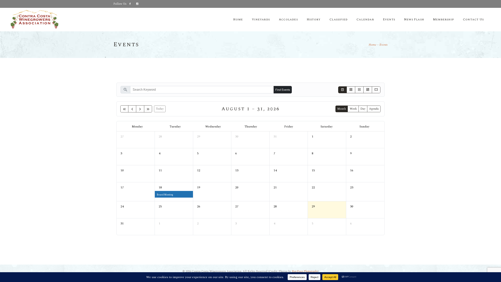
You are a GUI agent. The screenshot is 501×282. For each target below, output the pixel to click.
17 (122, 187)
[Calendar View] (342, 89)
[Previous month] (132, 108)
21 (275, 187)
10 (122, 170)
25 (160, 206)
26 (198, 206)
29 (198, 136)
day (362, 109)
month (341, 109)
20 (236, 187)
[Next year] (148, 108)
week (353, 109)
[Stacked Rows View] (359, 89)
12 (198, 170)
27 (122, 136)
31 (275, 136)
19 (198, 187)
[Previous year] (124, 108)
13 (236, 170)
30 (236, 136)
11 (160, 170)
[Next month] (140, 108)
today (160, 109)
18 (160, 187)
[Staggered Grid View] (367, 89)
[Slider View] (376, 89)
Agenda (374, 109)
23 (351, 187)
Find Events (282, 89)
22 (313, 187)
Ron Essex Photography (305, 271)
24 (122, 206)
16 (351, 170)
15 (313, 170)
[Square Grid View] (351, 89)
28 (160, 136)
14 (275, 170)
